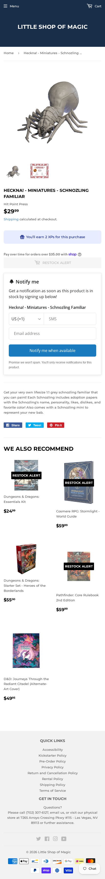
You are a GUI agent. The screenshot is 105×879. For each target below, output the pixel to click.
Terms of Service (52, 790)
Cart (97, 6)
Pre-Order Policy (52, 761)
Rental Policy (52, 779)
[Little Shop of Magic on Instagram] (55, 839)
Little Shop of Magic (53, 26)
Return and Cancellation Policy (53, 773)
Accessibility (52, 750)
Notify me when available (52, 350)
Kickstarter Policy (52, 755)
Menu (14, 6)
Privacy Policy (52, 767)
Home (9, 53)
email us (57, 812)
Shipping (11, 219)
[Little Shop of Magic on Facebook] (47, 839)
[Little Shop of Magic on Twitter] (38, 839)
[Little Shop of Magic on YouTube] (63, 839)
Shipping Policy (52, 785)
